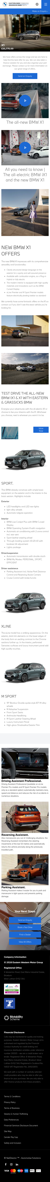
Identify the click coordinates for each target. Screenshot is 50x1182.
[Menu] (45, 4)
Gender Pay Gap (11, 1137)
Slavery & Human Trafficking (16, 1114)
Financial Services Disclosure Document (21, 1125)
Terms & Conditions (12, 1096)
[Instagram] (11, 1164)
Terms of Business (12, 1108)
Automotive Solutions (31, 1158)
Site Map (7, 1131)
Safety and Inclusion (12, 1143)
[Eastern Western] (16, 4)
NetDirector (11, 1158)
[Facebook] (5, 1164)
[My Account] (37, 4)
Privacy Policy (9, 1102)
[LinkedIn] (17, 1164)
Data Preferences (11, 1119)
